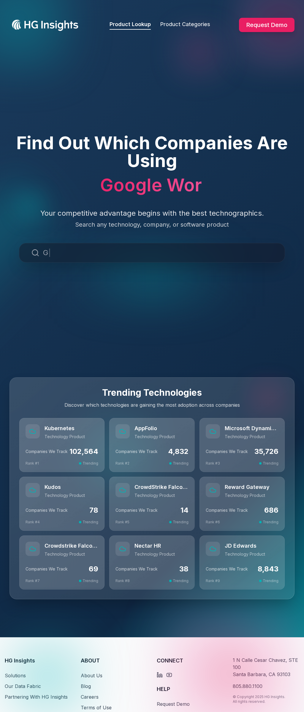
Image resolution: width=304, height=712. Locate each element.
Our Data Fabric (23, 686)
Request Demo (266, 24)
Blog (86, 686)
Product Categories (185, 24)
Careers (90, 697)
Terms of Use (96, 708)
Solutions (15, 675)
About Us (91, 675)
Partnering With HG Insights (36, 697)
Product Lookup (130, 24)
